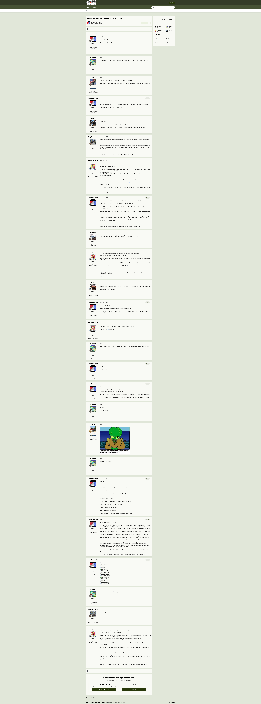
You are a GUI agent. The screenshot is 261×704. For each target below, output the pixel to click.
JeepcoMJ (93, 232)
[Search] (173, 7)
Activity (94, 7)
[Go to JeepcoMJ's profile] (93, 237)
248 (93, 173)
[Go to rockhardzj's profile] (93, 62)
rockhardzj (93, 57)
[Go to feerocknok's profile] (93, 123)
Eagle (92, 77)
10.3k (93, 244)
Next (94, 28)
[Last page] (97, 29)
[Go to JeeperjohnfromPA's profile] (93, 167)
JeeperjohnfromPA (93, 161)
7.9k (93, 148)
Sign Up (172, 2)
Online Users (100, 10)
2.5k (94, 130)
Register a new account (104, 689)
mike (92, 282)
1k (93, 69)
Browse (89, 7)
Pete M (93, 424)
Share (138, 22)
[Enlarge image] (132, 182)
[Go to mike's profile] (93, 287)
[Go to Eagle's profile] (93, 82)
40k (93, 438)
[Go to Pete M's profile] (93, 429)
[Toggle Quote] (101, 121)
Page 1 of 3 (102, 28)
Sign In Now (133, 689)
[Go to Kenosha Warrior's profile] (88, 22)
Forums (88, 10)
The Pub (100, 23)
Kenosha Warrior (97, 22)
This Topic (168, 7)
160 (93, 294)
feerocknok (92, 118)
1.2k (93, 45)
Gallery (93, 10)
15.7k (93, 91)
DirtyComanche (93, 137)
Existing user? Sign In (162, 2)
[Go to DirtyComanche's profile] (93, 142)
